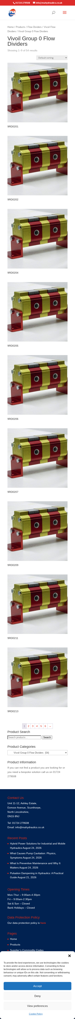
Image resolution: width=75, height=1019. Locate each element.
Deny (37, 995)
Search (47, 737)
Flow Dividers (34, 27)
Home (10, 27)
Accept (37, 986)
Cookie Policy (36, 1014)
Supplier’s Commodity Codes (27, 950)
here (43, 922)
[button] (69, 956)
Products (20, 27)
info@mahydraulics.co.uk (29, 827)
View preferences (37, 1005)
